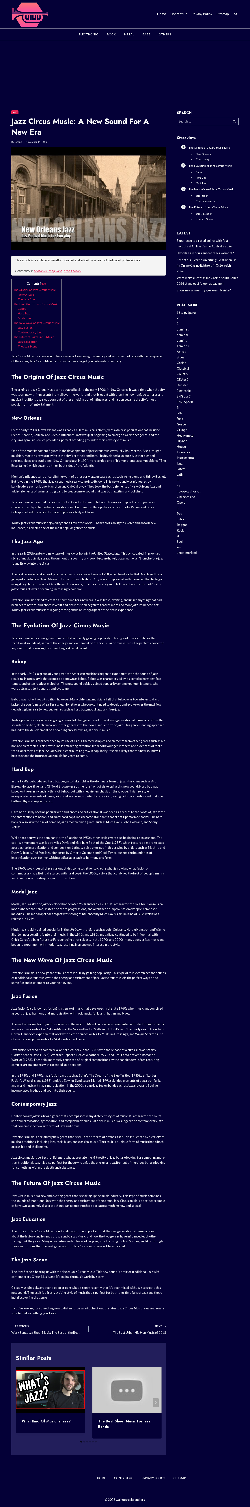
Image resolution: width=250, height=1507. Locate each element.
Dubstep (182, 385)
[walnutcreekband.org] (29, 14)
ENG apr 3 (184, 396)
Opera (181, 502)
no (178, 486)
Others (165, 34)
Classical (183, 368)
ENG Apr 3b (185, 402)
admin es (183, 329)
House (181, 446)
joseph (18, 141)
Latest (181, 469)
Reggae (182, 525)
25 (178, 318)
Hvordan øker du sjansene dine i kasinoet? (205, 253)
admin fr (182, 335)
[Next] (156, 1402)
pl (178, 508)
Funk (180, 419)
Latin (180, 474)
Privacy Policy (202, 14)
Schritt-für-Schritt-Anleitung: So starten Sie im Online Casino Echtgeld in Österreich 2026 (206, 265)
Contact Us (178, 14)
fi (178, 407)
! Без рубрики (186, 312)
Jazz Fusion (25, 327)
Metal (129, 34)
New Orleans (26, 294)
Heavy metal (185, 435)
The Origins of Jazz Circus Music (34, 289)
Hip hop (182, 441)
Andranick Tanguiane (48, 271)
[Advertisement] (125, 68)
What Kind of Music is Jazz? (46, 1421)
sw (179, 547)
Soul (180, 541)
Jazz (146, 34)
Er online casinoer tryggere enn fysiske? (204, 290)
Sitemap (223, 14)
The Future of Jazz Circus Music (33, 337)
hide (43, 283)
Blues (180, 357)
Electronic (89, 34)
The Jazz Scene (27, 346)
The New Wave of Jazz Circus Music (36, 322)
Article (181, 352)
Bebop (22, 308)
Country (182, 374)
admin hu (183, 346)
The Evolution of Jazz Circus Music (35, 304)
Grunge (182, 430)
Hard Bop (24, 313)
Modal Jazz (25, 318)
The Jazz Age (26, 299)
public (181, 519)
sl (178, 536)
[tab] (81, 1442)
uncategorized (187, 553)
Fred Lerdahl (72, 271)
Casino (181, 363)
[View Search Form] (236, 14)
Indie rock (183, 452)
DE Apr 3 (183, 379)
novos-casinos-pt (189, 491)
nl (178, 480)
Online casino (186, 497)
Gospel (181, 424)
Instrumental (186, 458)
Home (161, 14)
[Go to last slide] (22, 1402)
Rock (111, 34)
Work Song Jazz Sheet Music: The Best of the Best (45, 1329)
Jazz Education (27, 341)
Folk (179, 413)
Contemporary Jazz (30, 332)
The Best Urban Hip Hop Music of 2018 (139, 1329)
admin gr (183, 340)
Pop (179, 513)
